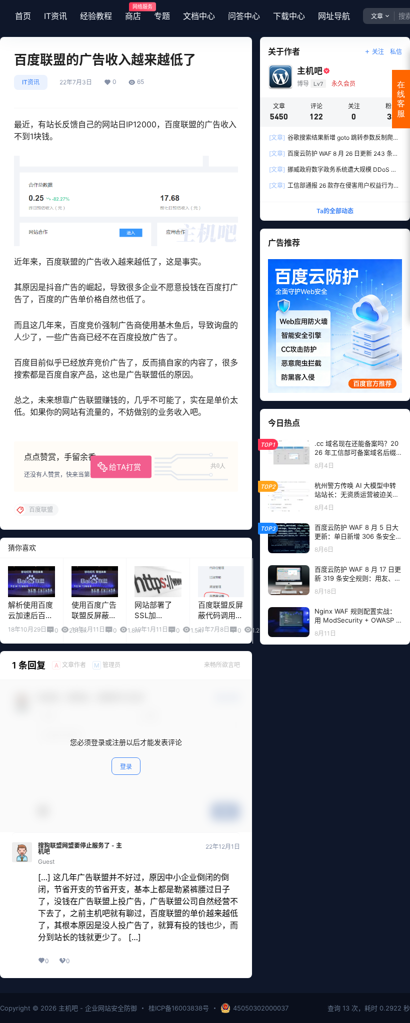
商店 (133, 12)
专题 (162, 16)
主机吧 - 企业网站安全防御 (96, 1008)
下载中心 (289, 16)
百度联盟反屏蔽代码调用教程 (220, 615)
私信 (396, 51)
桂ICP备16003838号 (178, 1008)
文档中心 (199, 16)
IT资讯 (55, 16)
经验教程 (96, 16)
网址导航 (334, 16)
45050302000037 (260, 1008)
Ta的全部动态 (335, 211)
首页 (23, 16)
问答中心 (244, 16)
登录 (126, 766)
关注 (378, 51)
